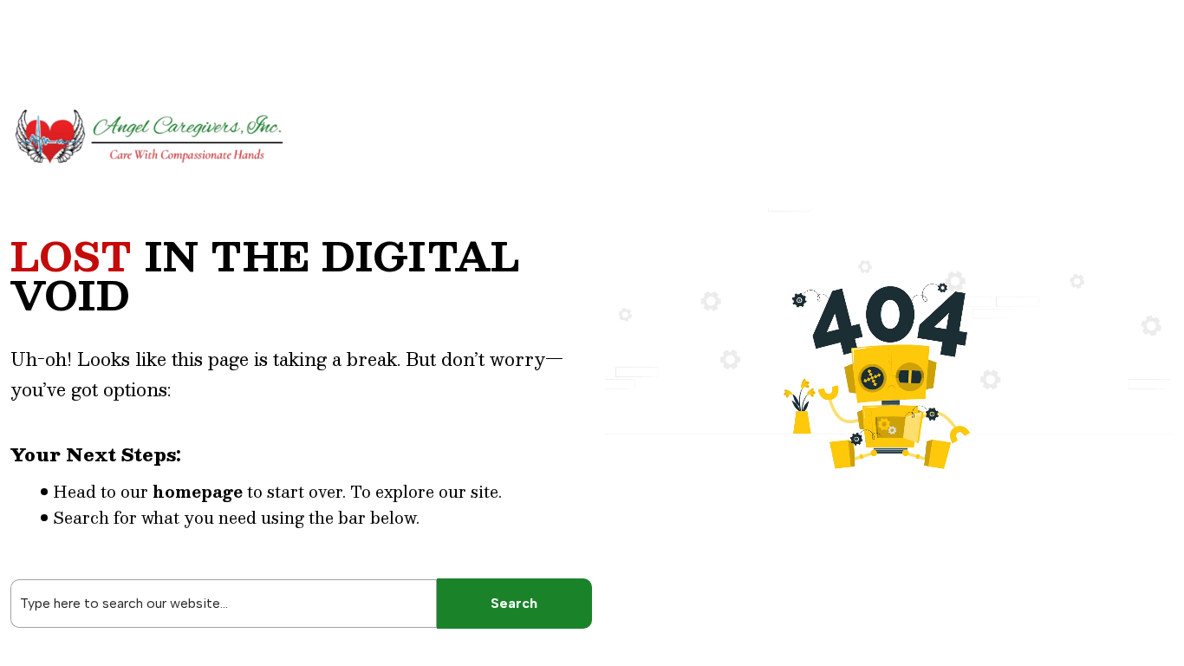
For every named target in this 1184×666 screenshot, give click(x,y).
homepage (198, 492)
